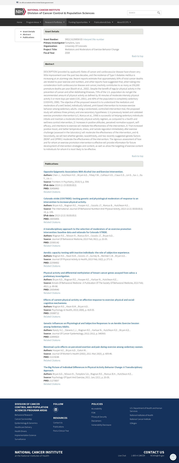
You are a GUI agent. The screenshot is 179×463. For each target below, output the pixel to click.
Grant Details (29, 31)
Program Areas (32, 22)
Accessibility (96, 408)
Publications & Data (102, 22)
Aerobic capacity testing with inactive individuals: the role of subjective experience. (87, 252)
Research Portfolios (53, 22)
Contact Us (57, 422)
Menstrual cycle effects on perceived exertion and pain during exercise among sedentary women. (93, 346)
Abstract (27, 34)
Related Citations (52, 191)
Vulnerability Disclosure (101, 425)
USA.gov (133, 423)
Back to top (137, 56)
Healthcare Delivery (23, 427)
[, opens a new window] (55, 409)
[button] (158, 12)
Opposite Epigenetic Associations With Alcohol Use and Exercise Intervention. (83, 171)
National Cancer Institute (140, 419)
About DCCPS (123, 22)
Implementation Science (25, 435)
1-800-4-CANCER (138, 455)
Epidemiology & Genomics (26, 423)
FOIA (93, 412)
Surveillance (20, 439)
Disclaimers (96, 420)
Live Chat (122, 455)
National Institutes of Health (141, 415)
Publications (28, 37)
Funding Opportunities (78, 22)
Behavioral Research (23, 415)
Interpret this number (93, 39)
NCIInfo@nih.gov (157, 455)
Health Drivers (21, 431)
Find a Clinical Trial (61, 430)
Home (19, 22)
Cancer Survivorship (23, 419)
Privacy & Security (99, 416)
